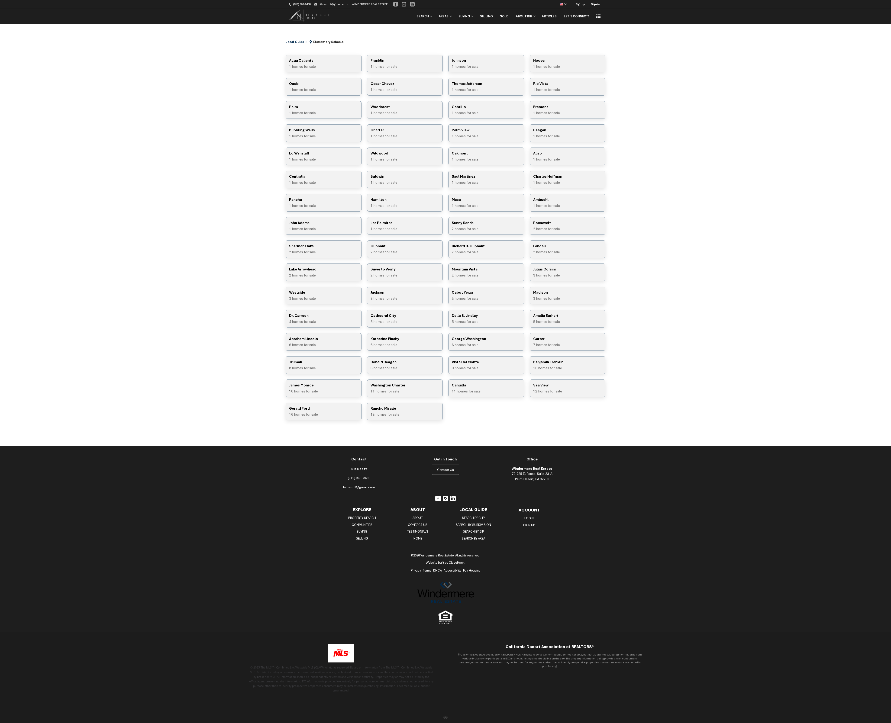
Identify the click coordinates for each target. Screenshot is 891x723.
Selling (362, 538)
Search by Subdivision (473, 525)
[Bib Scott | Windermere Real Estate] (445, 592)
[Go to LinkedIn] (412, 4)
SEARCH (422, 16)
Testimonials (417, 531)
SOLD (504, 16)
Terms (427, 570)
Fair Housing (471, 570)
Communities (362, 525)
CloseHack (457, 563)
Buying (362, 531)
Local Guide (473, 509)
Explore (362, 509)
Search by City (473, 518)
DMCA (437, 570)
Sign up (580, 4)
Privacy (416, 570)
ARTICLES (549, 16)
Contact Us (445, 470)
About (417, 509)
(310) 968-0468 (359, 478)
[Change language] (563, 4)
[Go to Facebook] (395, 4)
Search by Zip (473, 531)
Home (417, 538)
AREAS (444, 16)
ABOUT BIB (524, 16)
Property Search (362, 518)
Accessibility (452, 570)
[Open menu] (598, 16)
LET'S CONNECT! (576, 16)
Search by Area (473, 538)
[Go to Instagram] (404, 4)
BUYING (464, 16)
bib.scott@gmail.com (359, 487)
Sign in (595, 4)
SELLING (486, 16)
